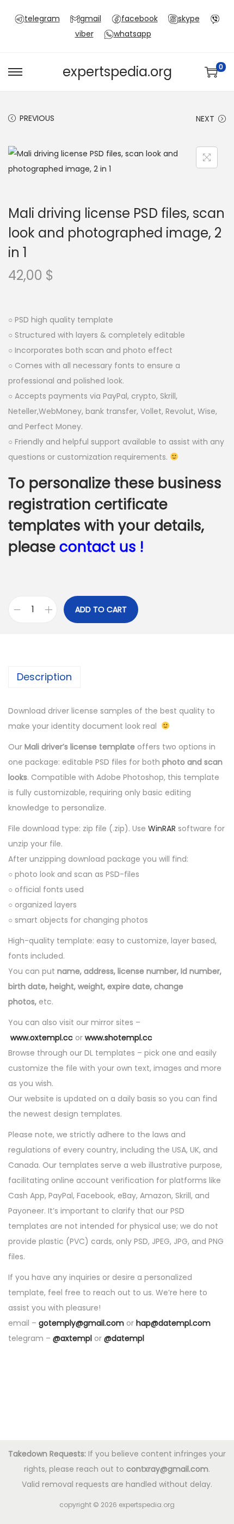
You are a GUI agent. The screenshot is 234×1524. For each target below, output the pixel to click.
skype (189, 18)
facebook (139, 18)
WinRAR (162, 828)
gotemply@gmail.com (81, 1323)
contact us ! (101, 547)
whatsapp (132, 33)
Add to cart (101, 609)
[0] (211, 71)
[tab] (117, 677)
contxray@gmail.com (167, 1469)
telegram (42, 18)
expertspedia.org (117, 72)
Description (44, 677)
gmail (90, 18)
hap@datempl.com (173, 1323)
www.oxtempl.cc (41, 1037)
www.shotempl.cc (118, 1037)
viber (84, 33)
